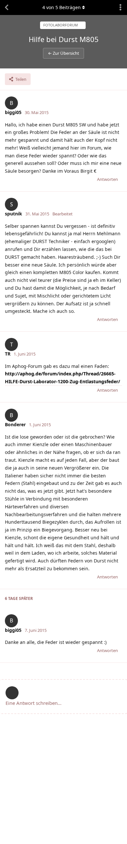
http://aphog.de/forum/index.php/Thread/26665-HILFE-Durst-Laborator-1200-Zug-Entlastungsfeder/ (62, 378)
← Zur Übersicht (63, 53)
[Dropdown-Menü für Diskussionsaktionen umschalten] (120, 7)
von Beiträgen (61, 7)
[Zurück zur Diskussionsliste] (6, 7)
